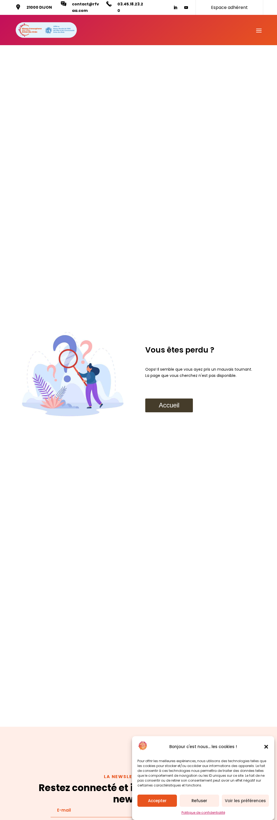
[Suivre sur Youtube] (186, 8)
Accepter (157, 801)
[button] (266, 746)
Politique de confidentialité (203, 812)
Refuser (199, 801)
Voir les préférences (245, 801)
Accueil (169, 405)
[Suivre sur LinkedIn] (175, 8)
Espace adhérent (229, 7)
